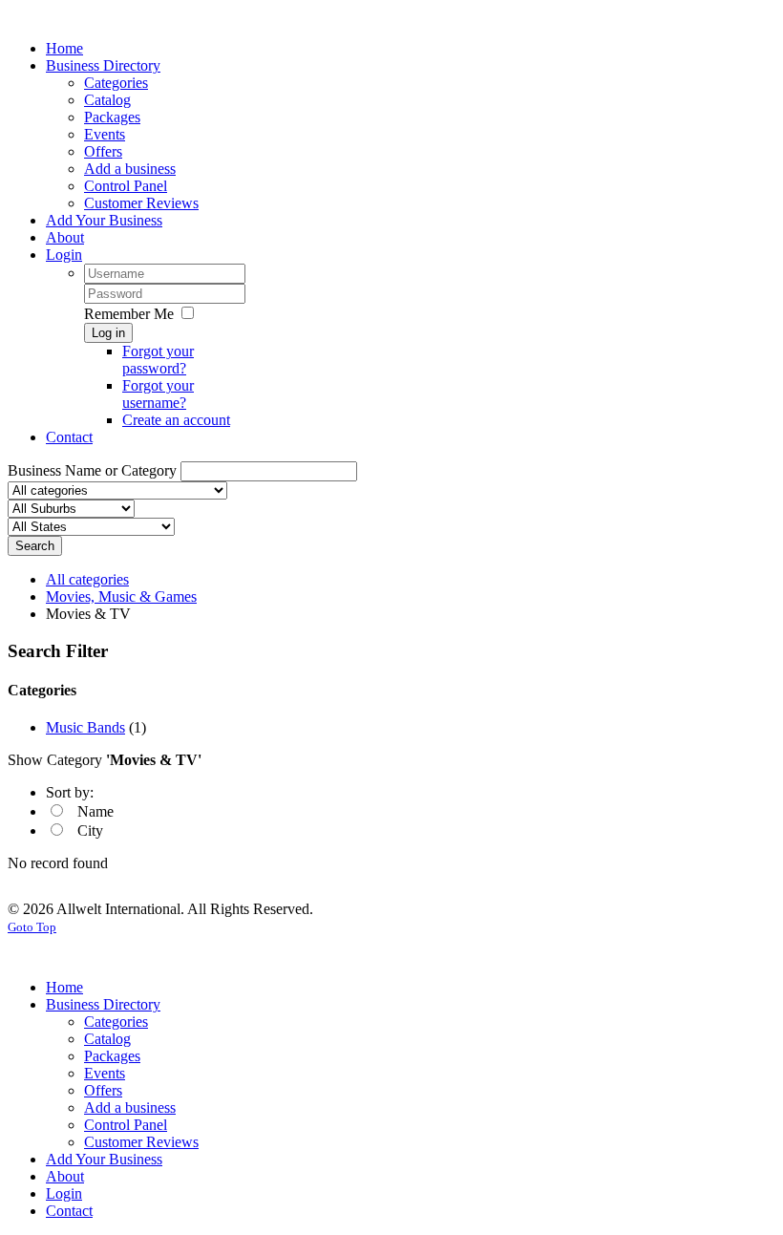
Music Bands (85, 727)
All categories (87, 579)
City (90, 830)
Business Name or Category (92, 470)
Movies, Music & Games (121, 596)
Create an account (176, 420)
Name (95, 811)
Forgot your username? (158, 394)
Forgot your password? (158, 359)
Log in (108, 333)
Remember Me (129, 314)
